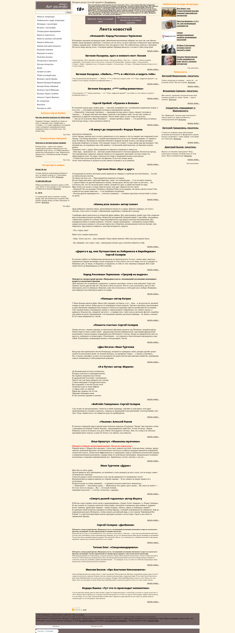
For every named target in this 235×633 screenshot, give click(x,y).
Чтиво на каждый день (46, 75)
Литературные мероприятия (48, 31)
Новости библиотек (45, 42)
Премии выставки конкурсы (49, 46)
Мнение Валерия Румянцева (49, 83)
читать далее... (153, 51)
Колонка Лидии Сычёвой (47, 94)
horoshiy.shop (153, 621)
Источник (60, 177)
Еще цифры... (67, 206)
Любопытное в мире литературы (50, 20)
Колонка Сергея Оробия (47, 79)
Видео (39, 68)
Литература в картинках (47, 61)
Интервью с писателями (47, 24)
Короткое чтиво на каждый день (100, 20)
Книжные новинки (45, 50)
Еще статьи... (67, 134)
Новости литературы (45, 17)
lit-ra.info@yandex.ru (87, 621)
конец (84, 610)
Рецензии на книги (45, 53)
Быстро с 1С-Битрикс (45, 631)
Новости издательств (46, 35)
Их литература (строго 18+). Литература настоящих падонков (130, 20)
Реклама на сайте (44, 108)
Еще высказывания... (193, 163)
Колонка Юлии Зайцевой (47, 86)
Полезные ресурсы (45, 57)
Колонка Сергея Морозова (48, 90)
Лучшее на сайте (44, 72)
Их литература (43, 101)
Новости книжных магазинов (49, 39)
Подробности (110, 2)
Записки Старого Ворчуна (48, 97)
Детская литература (45, 64)
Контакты (41, 105)
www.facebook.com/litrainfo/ (116, 621)
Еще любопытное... (194, 68)
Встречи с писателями (46, 28)
